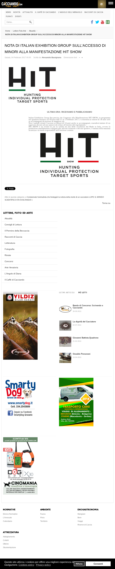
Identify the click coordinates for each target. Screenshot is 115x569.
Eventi (18, 16)
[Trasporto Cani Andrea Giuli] (76, 425)
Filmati (9, 16)
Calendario (7, 521)
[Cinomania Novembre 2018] (20, 494)
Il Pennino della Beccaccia (17, 231)
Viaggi (80, 521)
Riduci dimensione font (79, 57)
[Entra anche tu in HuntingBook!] (107, 23)
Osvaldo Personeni (81, 354)
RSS (102, 4)
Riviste (8, 255)
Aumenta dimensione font (82, 57)
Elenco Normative (10, 514)
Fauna (43, 514)
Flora (42, 518)
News (8, 12)
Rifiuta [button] (79, 564)
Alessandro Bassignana (51, 57)
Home (7, 31)
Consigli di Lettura (13, 224)
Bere (79, 518)
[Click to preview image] (57, 85)
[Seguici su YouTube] (102, 23)
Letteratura (10, 243)
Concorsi (9, 261)
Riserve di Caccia (85, 525)
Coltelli (6, 540)
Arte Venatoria (11, 267)
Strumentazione (9, 547)
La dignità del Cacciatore (84, 322)
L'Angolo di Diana (13, 273)
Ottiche (6, 544)
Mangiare (81, 514)
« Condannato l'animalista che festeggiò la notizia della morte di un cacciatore (57, 197)
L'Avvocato (7, 518)
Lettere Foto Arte (19, 31)
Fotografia (9, 249)
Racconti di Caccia (93, 12)
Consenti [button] (98, 564)
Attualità (28, 12)
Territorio (43, 521)
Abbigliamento (9, 537)
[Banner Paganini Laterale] (20, 359)
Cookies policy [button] (26, 565)
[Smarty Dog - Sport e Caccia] (20, 416)
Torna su (106, 203)
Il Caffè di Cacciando (45, 12)
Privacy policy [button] (43, 565)
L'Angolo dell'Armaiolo (70, 12)
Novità (16, 12)
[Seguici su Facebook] (92, 23)
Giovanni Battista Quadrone (85, 338)
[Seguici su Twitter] (97, 23)
